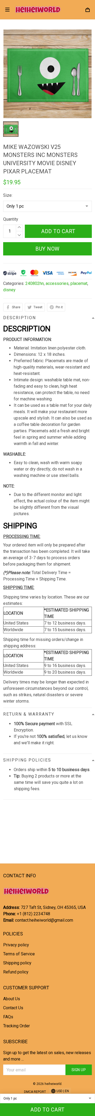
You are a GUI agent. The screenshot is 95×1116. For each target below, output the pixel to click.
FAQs (8, 1016)
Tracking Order (16, 1025)
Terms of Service (19, 953)
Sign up (79, 1070)
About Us (11, 998)
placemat (78, 283)
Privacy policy (16, 944)
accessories (57, 283)
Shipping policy (17, 962)
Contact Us (13, 1007)
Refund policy (15, 971)
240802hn (34, 283)
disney (9, 289)
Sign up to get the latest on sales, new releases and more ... (47, 1056)
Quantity (10, 219)
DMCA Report (35, 1092)
